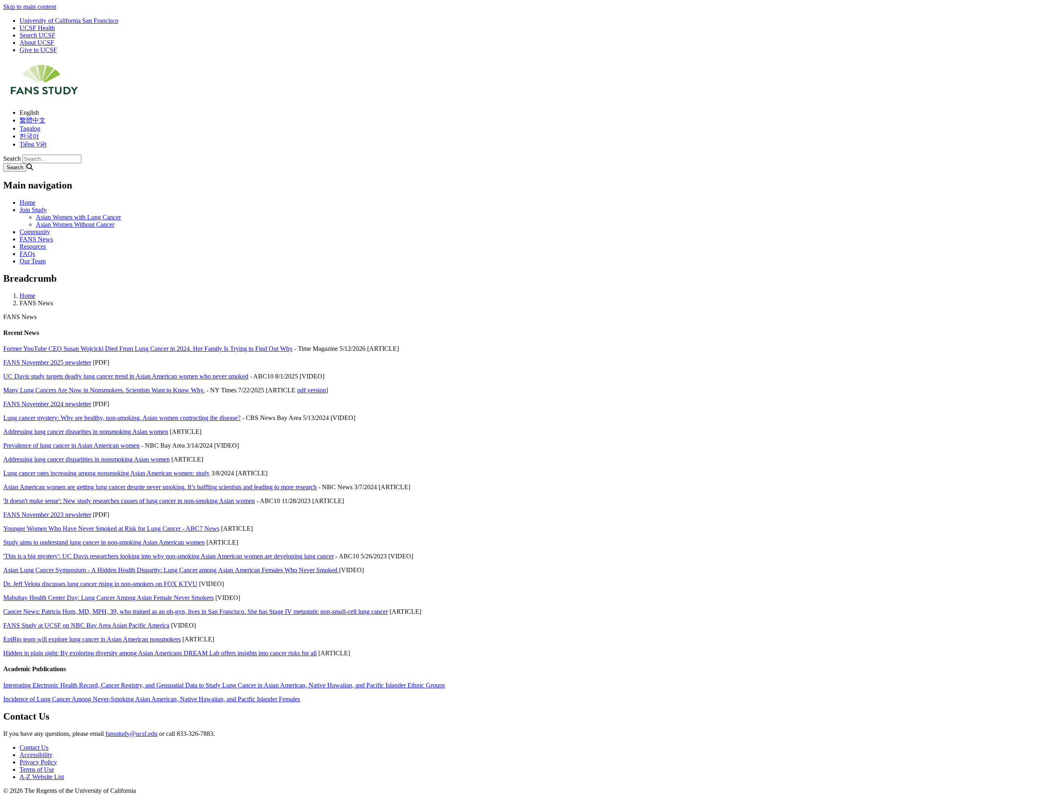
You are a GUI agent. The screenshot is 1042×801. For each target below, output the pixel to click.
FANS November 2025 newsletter (47, 362)
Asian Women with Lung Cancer (78, 217)
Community (35, 231)
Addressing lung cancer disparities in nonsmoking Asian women (85, 431)
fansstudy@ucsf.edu (131, 733)
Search (12, 158)
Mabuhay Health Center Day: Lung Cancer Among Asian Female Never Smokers (108, 597)
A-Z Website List (42, 776)
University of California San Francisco (69, 20)
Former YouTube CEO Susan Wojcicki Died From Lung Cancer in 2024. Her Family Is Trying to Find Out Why (148, 348)
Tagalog (30, 128)
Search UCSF (37, 35)
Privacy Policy (38, 762)
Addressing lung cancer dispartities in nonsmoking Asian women (86, 459)
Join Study (33, 209)
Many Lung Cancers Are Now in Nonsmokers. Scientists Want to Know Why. (104, 390)
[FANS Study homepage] (44, 98)
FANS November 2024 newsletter (47, 403)
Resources (33, 246)
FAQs (27, 253)
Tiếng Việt (33, 144)
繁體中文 (33, 120)
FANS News (36, 239)
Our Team (33, 261)
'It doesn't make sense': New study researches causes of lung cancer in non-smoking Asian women (129, 500)
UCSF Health (37, 27)
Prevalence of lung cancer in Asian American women (71, 445)
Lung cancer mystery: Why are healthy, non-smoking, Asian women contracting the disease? (122, 417)
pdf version (311, 390)
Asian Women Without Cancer (75, 224)
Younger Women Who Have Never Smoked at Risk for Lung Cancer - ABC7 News (111, 528)
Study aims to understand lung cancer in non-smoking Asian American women (104, 542)
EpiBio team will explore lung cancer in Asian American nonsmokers (92, 639)
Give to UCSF (38, 49)
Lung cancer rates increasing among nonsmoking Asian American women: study (106, 473)
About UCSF (37, 42)
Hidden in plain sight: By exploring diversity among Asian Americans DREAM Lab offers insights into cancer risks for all (160, 653)
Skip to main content (29, 6)
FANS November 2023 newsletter (47, 514)
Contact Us (34, 747)
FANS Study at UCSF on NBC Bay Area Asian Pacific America (86, 625)
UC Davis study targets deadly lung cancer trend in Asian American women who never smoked (125, 376)
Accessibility (36, 754)
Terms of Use (37, 769)
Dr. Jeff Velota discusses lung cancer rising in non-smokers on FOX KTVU (100, 583)
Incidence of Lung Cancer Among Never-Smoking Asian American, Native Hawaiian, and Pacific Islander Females (151, 699)
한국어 (29, 136)
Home (27, 202)
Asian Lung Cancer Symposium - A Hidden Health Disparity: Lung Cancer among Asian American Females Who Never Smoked (171, 570)
